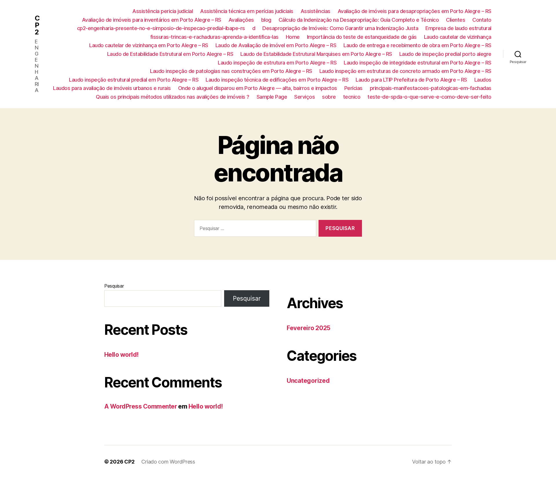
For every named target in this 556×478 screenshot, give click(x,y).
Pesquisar (114, 286)
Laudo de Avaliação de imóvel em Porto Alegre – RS (275, 45)
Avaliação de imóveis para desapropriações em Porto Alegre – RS (414, 11)
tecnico (352, 97)
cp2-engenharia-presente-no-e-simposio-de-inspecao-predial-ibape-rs (161, 28)
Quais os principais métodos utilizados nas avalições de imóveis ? (172, 97)
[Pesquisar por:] (254, 229)
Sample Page (272, 97)
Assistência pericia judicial (162, 11)
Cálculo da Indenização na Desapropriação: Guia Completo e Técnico (359, 20)
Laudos (482, 80)
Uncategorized (308, 380)
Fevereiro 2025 (308, 328)
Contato (481, 20)
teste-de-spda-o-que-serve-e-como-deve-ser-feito (429, 97)
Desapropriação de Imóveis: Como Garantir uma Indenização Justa (340, 28)
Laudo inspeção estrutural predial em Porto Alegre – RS (133, 80)
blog (266, 20)
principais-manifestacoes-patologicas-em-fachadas (430, 88)
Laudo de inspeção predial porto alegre (445, 54)
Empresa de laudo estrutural (458, 28)
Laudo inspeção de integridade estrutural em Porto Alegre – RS (417, 63)
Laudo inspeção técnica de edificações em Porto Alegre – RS (277, 80)
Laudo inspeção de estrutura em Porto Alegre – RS (277, 63)
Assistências (315, 11)
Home (293, 37)
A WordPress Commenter (140, 406)
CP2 (37, 25)
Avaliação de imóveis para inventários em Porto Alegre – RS (151, 20)
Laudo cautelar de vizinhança (457, 37)
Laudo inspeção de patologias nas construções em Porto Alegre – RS (231, 71)
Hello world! (121, 354)
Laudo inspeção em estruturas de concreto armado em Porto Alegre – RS (405, 71)
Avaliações (241, 20)
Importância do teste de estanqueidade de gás (362, 37)
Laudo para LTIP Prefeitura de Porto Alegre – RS (411, 80)
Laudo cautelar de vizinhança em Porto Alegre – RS (148, 45)
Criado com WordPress (168, 462)
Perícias (353, 88)
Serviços (304, 97)
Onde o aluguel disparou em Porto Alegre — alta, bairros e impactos (257, 88)
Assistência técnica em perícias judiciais (246, 11)
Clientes (455, 20)
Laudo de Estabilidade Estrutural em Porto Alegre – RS (170, 54)
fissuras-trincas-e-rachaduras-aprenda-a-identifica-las (214, 37)
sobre (329, 97)
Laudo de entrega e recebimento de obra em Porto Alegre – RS (417, 45)
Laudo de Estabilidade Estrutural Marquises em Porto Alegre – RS (316, 54)
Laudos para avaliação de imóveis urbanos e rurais (112, 88)
